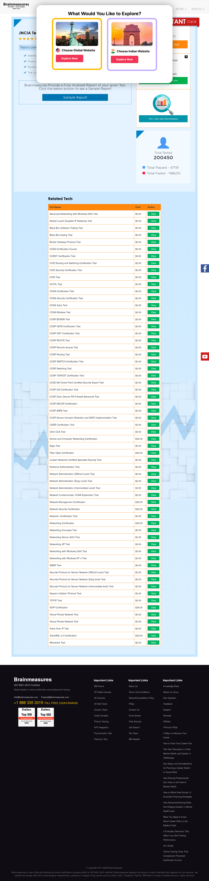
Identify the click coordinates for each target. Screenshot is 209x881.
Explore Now (69, 58)
